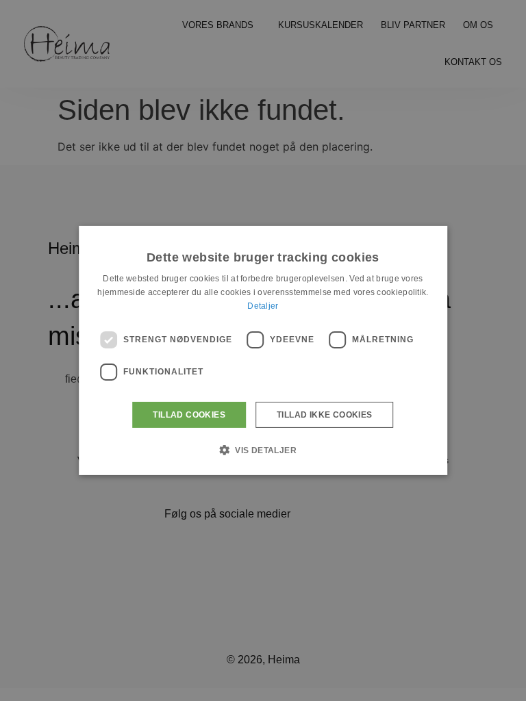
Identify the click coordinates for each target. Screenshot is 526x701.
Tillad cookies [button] (189, 415)
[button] (263, 450)
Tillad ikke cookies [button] (325, 415)
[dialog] (263, 350)
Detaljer (262, 306)
